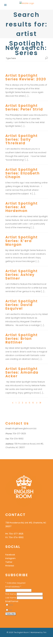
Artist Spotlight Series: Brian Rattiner (21, 338)
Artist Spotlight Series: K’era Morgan (21, 241)
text (10, 610)
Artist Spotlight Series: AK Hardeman (21, 207)
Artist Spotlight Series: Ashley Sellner (21, 274)
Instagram (10, 558)
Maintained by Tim (38, 632)
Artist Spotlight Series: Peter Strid (24, 107)
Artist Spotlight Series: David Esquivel (21, 305)
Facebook (10, 554)
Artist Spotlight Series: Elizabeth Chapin (22, 173)
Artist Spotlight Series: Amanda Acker (21, 372)
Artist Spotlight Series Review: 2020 (25, 77)
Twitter (8, 562)
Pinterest (9, 565)
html (10, 605)
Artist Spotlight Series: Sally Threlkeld (21, 139)
